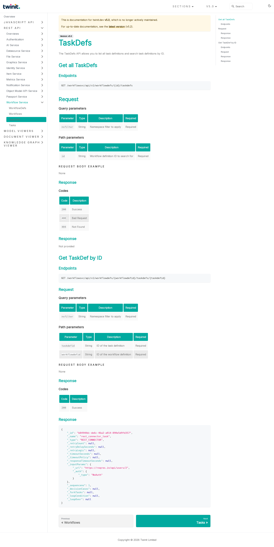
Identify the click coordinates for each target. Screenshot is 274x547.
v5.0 (210, 6)
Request (222, 28)
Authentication (15, 39)
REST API (12, 28)
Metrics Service (15, 79)
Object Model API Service (21, 90)
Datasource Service (18, 50)
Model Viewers (19, 131)
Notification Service (18, 85)
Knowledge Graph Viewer (22, 144)
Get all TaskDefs (226, 19)
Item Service (13, 73)
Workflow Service (17, 102)
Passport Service (16, 96)
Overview (9, 16)
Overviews (12, 33)
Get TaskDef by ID (227, 42)
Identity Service (15, 68)
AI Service (12, 45)
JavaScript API (19, 22)
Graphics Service (16, 62)
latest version (117, 26)
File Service (13, 56)
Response (226, 33)
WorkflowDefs (17, 108)
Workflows (15, 113)
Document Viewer (21, 136)
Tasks (12, 125)
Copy (205, 84)
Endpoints (225, 24)
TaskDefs (14, 119)
